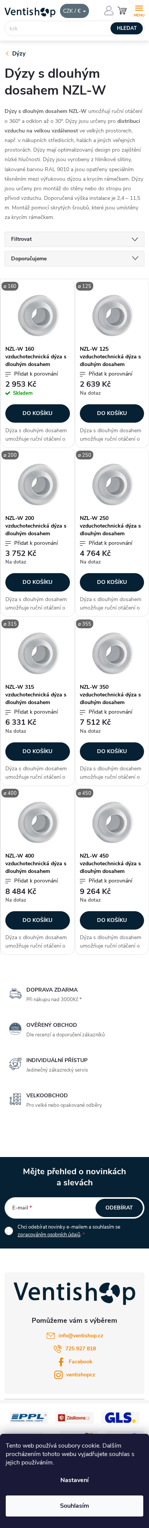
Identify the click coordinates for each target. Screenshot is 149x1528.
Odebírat (119, 1207)
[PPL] (29, 1417)
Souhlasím (74, 1506)
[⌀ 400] (37, 822)
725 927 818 (80, 1348)
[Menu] (139, 10)
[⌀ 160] (37, 315)
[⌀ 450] (112, 822)
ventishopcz (80, 1374)
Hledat (127, 28)
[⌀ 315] (37, 653)
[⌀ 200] (37, 484)
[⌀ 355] (112, 653)
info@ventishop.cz (80, 1335)
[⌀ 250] (112, 484)
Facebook (80, 1361)
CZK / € (72, 11)
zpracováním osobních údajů (49, 1234)
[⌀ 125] (112, 315)
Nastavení (74, 1480)
